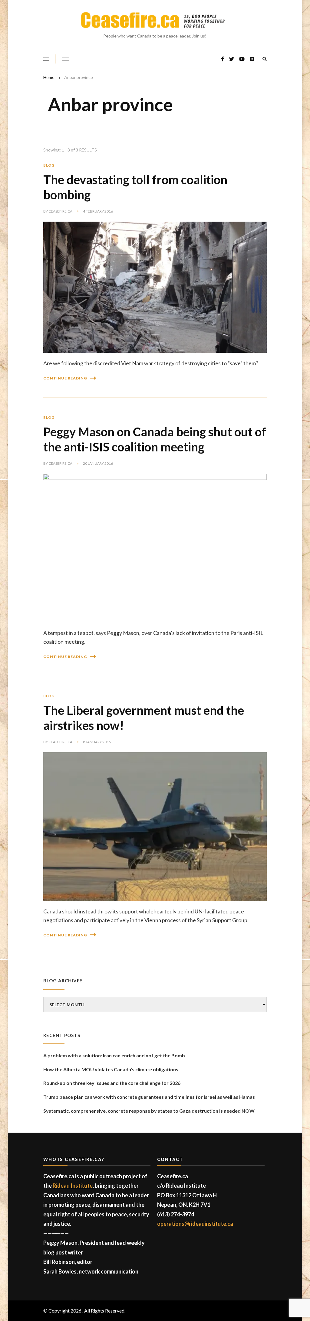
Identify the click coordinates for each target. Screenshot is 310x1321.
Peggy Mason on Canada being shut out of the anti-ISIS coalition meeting (154, 439)
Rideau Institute (73, 1185)
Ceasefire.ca (60, 211)
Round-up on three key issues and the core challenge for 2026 (111, 1083)
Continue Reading (65, 378)
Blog (48, 165)
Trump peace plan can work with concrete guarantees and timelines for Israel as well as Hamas (149, 1097)
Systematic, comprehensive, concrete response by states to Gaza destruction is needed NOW (149, 1111)
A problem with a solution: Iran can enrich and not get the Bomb (114, 1055)
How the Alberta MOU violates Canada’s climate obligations (110, 1069)
